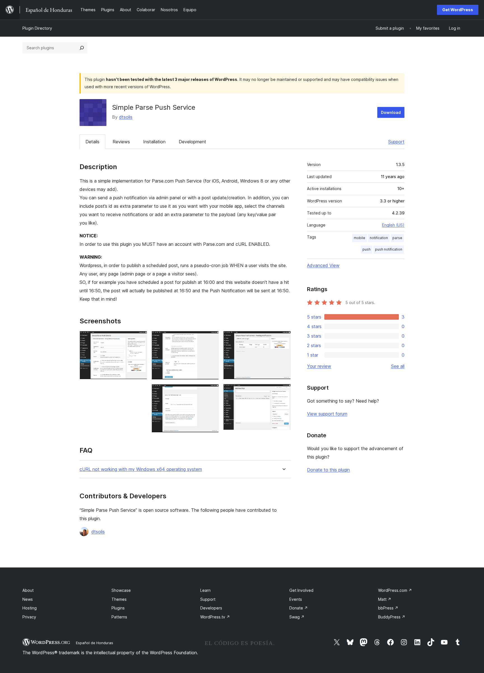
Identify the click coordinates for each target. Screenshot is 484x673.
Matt (384, 599)
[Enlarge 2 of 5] (211, 338)
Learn (205, 590)
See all (397, 366)
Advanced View (323, 265)
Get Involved (301, 590)
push (366, 249)
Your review (319, 366)
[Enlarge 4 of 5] (283, 338)
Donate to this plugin (328, 470)
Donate (298, 608)
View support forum (327, 414)
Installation (154, 141)
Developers (211, 608)
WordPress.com (395, 590)
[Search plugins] (81, 47)
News (27, 599)
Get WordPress (457, 9)
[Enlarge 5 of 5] (283, 391)
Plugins (118, 608)
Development (192, 141)
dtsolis (125, 117)
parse (397, 238)
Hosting (29, 608)
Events (295, 599)
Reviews (121, 141)
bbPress (388, 608)
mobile (359, 238)
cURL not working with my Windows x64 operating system (141, 469)
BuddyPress (391, 616)
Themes (119, 599)
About (28, 590)
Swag (296, 616)
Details (92, 141)
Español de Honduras (94, 643)
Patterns (119, 616)
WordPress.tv (215, 616)
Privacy (29, 616)
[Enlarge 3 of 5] (211, 391)
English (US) (393, 225)
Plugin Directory (37, 28)
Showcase (121, 590)
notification (379, 238)
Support (396, 141)
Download (391, 112)
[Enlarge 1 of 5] (139, 338)
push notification (388, 249)
